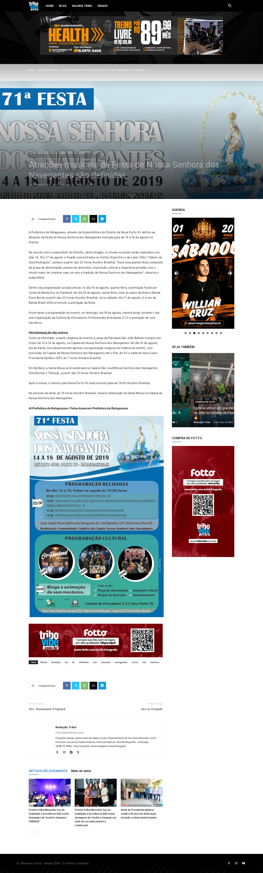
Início (31, 70)
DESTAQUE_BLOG (47, 70)
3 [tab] (194, 333)
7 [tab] (212, 333)
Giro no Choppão (152, 709)
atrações (56, 662)
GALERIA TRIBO (82, 6)
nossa (135, 662)
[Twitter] (76, 219)
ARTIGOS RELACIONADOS (48, 771)
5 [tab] (203, 333)
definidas (84, 662)
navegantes (121, 662)
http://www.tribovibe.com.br (69, 732)
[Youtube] (243, 863)
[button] (229, 6)
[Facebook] (67, 219)
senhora (154, 662)
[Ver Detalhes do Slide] (203, 501)
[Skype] (72, 752)
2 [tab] (190, 333)
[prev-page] (31, 833)
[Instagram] (65, 752)
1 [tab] (185, 333)
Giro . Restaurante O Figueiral (47, 709)
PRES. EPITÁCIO (65, 155)
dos (95, 662)
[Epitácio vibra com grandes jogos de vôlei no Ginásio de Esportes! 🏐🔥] (203, 390)
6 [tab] (208, 333)
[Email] (93, 219)
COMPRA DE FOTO (188, 402)
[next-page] (37, 833)
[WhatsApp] (84, 219)
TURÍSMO (94, 155)
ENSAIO (103, 6)
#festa (43, 662)
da (66, 662)
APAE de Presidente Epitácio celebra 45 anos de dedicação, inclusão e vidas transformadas (139, 813)
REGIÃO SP (81, 155)
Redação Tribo (41, 184)
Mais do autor (81, 771)
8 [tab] (216, 333)
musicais (106, 662)
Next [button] (229, 273)
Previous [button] (176, 273)
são (144, 662)
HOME (50, 6)
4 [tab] (199, 333)
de (73, 662)
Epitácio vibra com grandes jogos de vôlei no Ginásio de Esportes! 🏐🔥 (203, 412)
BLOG (62, 6)
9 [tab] (221, 333)
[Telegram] (102, 219)
